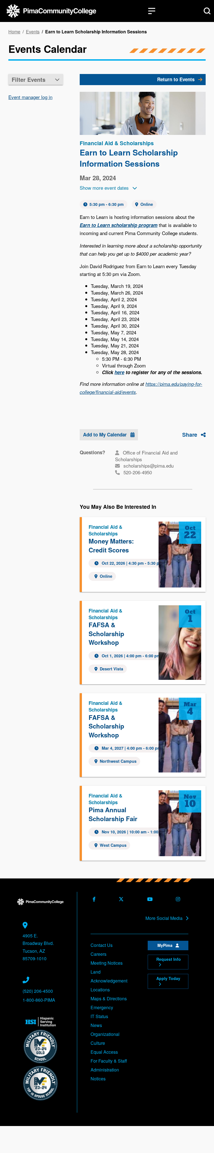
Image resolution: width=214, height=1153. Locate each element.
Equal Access (104, 1052)
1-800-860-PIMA (39, 1000)
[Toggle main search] (207, 11)
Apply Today (168, 978)
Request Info (168, 959)
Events (33, 32)
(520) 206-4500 (38, 991)
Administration (105, 1069)
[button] (35, 79)
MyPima (165, 945)
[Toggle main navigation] (151, 11)
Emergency (102, 1007)
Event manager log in (30, 96)
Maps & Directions (109, 998)
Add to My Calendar (105, 434)
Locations (100, 989)
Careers (98, 954)
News (96, 1025)
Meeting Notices (107, 963)
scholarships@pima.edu (148, 465)
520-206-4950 (137, 472)
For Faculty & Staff (109, 1061)
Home (14, 32)
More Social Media (164, 918)
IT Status (99, 1016)
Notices (98, 1078)
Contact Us (102, 945)
